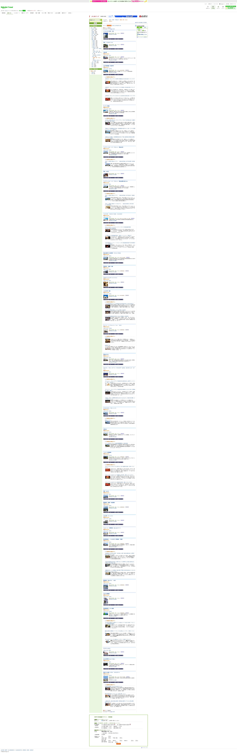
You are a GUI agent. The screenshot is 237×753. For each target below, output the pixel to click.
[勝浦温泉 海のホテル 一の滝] (126, 585)
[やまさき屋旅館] (122, 598)
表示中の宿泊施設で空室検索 (141, 22)
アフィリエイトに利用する (142, 37)
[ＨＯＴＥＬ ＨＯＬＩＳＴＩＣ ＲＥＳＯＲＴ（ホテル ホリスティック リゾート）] (122, 373)
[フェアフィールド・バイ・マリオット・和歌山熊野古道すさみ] (122, 185)
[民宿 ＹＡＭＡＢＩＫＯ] (122, 44)
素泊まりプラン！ (108, 420)
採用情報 (24, 750)
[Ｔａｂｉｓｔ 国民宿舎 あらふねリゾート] (122, 532)
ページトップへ (145, 747)
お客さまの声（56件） (107, 269)
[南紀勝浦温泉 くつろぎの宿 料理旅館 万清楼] (126, 543)
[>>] (135, 25)
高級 (92, 72)
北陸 (92, 36)
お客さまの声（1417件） (107, 455)
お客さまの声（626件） (107, 505)
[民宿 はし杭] (122, 495)
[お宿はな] (122, 433)
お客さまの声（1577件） (107, 68)
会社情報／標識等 (4, 750)
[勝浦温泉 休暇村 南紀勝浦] (126, 507)
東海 (92, 38)
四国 (92, 64)
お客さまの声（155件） (107, 150)
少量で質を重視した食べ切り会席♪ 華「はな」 (114, 686)
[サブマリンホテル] (122, 652)
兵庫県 (93, 44)
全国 (110, 19)
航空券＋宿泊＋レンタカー (114, 720)
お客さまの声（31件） (107, 55)
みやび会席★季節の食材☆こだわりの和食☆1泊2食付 (115, 310)
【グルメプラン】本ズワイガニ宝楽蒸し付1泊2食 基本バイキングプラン (119, 474)
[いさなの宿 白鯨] (126, 295)
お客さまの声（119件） (107, 518)
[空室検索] (105, 38)
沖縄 (92, 66)
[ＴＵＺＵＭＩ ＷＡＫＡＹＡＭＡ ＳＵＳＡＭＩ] (132, 218)
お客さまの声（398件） (107, 411)
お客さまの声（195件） (107, 530)
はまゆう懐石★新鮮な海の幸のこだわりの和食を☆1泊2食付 (116, 316)
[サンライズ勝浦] (122, 110)
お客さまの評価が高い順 (116, 25)
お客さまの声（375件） (107, 293)
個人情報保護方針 (11, 750)
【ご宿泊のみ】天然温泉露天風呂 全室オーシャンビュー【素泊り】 (118, 235)
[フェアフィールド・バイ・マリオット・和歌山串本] (122, 151)
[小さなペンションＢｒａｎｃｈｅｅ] (122, 282)
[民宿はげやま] (122, 359)
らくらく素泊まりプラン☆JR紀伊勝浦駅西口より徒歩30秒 (116, 443)
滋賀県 (93, 40)
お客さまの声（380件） (107, 108)
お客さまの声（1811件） (107, 675)
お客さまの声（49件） (107, 494)
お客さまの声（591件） (107, 583)
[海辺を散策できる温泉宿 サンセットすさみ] (127, 257)
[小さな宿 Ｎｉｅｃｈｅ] (122, 520)
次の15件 (113, 711)
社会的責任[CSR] (19, 750)
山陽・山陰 (94, 62)
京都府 (93, 42)
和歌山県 (117, 19)
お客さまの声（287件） (107, 432)
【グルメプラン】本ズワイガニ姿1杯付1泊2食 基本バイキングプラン (118, 482)
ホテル (141, 29)
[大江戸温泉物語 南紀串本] (126, 70)
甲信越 (93, 35)
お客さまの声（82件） (107, 184)
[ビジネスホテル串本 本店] (122, 33)
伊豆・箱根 (94, 34)
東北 (92, 30)
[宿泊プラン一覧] (112, 38)
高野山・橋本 (95, 51)
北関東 (93, 31)
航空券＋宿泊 (105, 720)
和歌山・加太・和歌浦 (97, 48)
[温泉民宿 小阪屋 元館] (126, 271)
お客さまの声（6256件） (107, 611)
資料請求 (31, 750)
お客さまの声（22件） (107, 357)
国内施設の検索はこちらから (142, 35)
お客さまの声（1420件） (107, 328)
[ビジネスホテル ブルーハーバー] (122, 412)
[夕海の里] (122, 57)
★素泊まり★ (107, 345)
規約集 (28, 750)
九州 (92, 65)
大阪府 (93, 43)
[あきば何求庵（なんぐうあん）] (122, 663)
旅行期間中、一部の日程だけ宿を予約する (110, 733)
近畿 (113, 19)
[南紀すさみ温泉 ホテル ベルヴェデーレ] (127, 677)
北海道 (93, 29)
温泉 (92, 73)
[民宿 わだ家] (122, 173)
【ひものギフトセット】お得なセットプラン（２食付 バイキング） (118, 639)
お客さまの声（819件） (107, 542)
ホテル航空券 (143, 30)
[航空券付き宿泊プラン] (119, 38)
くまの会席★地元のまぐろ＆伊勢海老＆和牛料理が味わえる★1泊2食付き (119, 303)
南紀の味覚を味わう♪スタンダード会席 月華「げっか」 (115, 693)
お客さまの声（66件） (107, 280)
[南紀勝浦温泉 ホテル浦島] (126, 613)
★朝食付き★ (107, 338)
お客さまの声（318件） (107, 596)
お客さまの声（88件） (107, 650)
